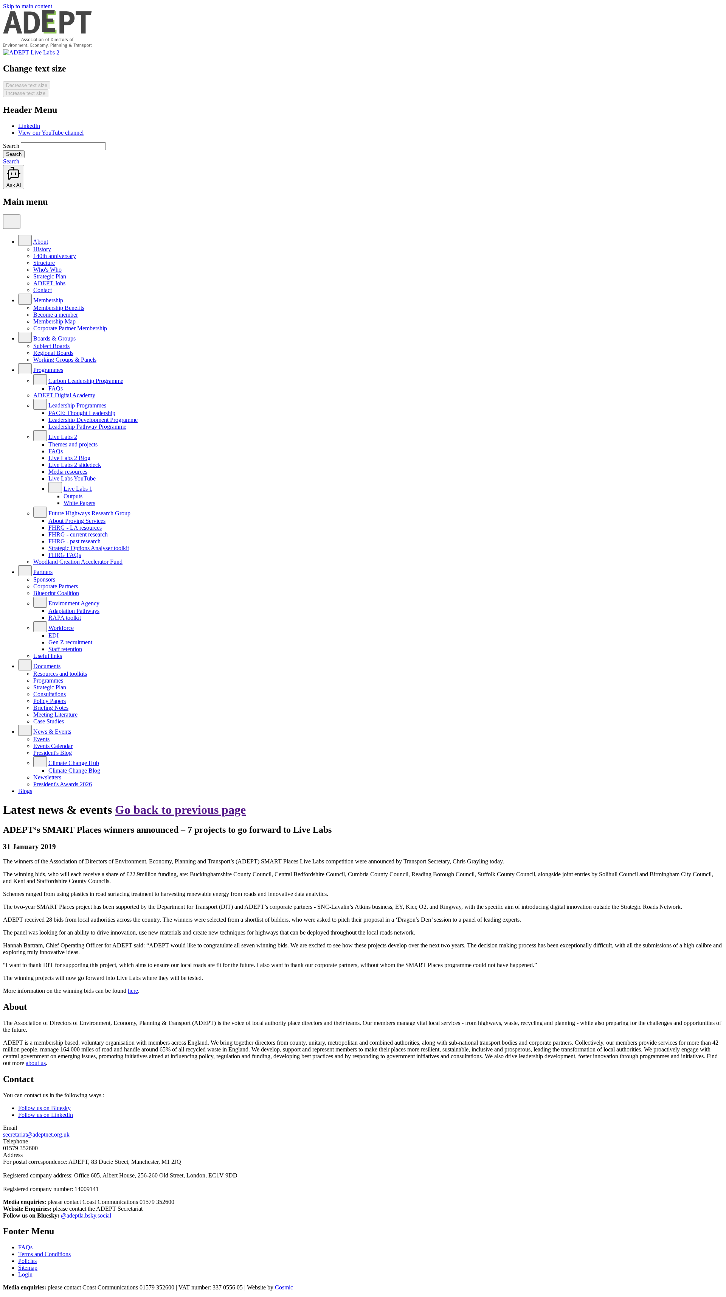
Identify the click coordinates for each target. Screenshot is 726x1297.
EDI (53, 635)
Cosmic (284, 1287)
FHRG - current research (78, 534)
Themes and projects (73, 444)
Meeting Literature (55, 714)
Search (11, 146)
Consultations (49, 694)
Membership (48, 300)
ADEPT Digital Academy (64, 395)
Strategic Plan (49, 276)
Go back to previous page (180, 809)
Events (41, 739)
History (42, 249)
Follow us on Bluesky (44, 1108)
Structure (44, 263)
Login (25, 1274)
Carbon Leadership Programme (85, 381)
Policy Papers (49, 701)
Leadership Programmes (77, 405)
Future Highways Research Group (89, 513)
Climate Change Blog (74, 770)
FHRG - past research (74, 541)
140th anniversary (54, 256)
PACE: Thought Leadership (81, 413)
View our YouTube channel (51, 132)
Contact (42, 290)
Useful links (47, 656)
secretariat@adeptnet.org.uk (36, 1134)
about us (36, 1063)
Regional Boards (53, 353)
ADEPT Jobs (49, 283)
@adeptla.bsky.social (86, 1215)
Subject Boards (51, 346)
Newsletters (47, 777)
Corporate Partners (55, 586)
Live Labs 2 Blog (69, 458)
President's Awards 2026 (62, 784)
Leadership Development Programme (93, 420)
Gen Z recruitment (70, 642)
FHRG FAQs (64, 555)
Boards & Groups (54, 338)
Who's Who (47, 269)
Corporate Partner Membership (70, 328)
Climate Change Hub (73, 763)
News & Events (52, 731)
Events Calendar (53, 746)
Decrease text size (26, 85)
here (133, 991)
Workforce (61, 628)
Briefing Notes (50, 707)
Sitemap (27, 1267)
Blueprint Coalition (56, 593)
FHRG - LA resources (75, 527)
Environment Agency (73, 603)
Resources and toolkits (60, 673)
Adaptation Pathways (73, 611)
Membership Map (54, 321)
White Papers (79, 503)
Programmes (48, 370)
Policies (27, 1261)
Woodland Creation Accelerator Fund (78, 561)
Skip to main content (27, 6)
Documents (46, 666)
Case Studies (48, 721)
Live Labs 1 (78, 488)
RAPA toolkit (64, 617)
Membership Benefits (58, 308)
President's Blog (52, 753)
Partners (43, 572)
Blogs (25, 791)
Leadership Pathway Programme (87, 426)
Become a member (55, 314)
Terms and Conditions (44, 1254)
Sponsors (44, 579)
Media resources (67, 471)
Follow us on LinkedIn (45, 1115)
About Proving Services (76, 521)
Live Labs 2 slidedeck (74, 465)
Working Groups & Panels (64, 359)
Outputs (73, 496)
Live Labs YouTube (72, 478)
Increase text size (25, 93)
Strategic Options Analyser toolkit (88, 548)
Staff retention (65, 649)
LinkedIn (29, 126)
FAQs (55, 388)
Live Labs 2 (62, 437)
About (40, 241)
